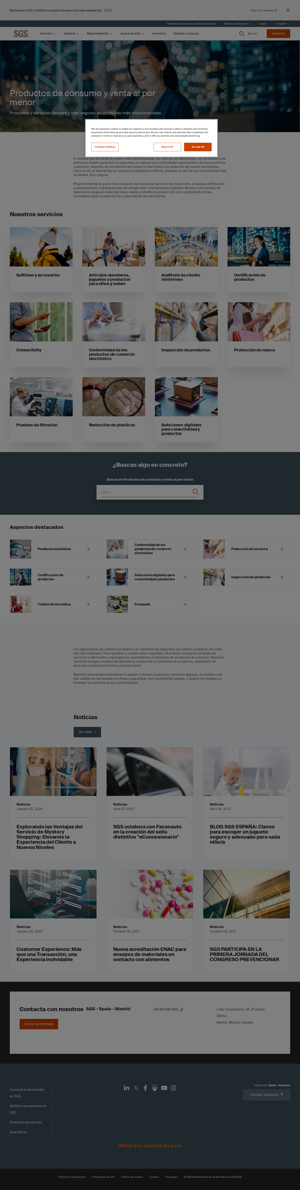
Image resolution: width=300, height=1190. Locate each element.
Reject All (167, 146)
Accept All (198, 146)
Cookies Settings (105, 146)
